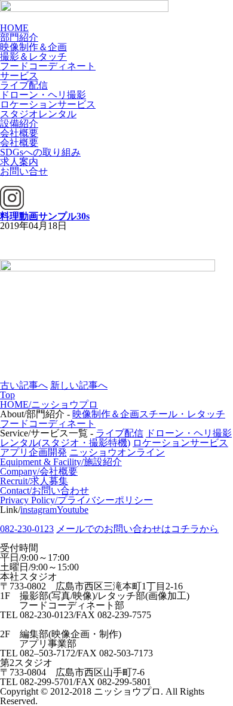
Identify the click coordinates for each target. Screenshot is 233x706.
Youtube (72, 510)
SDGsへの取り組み (40, 152)
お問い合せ (24, 171)
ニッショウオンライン (117, 452)
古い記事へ (24, 385)
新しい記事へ (79, 385)
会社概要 (19, 133)
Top (7, 395)
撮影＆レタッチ (33, 56)
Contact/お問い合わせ (44, 490)
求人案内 (19, 162)
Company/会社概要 (39, 471)
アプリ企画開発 (33, 452)
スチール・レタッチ (182, 414)
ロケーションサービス (48, 104)
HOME (14, 28)
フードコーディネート (48, 66)
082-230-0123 (27, 529)
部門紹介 (19, 37)
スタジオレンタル (38, 114)
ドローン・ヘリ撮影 (43, 95)
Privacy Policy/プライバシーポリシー (76, 500)
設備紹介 (19, 123)
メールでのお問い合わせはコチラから (137, 529)
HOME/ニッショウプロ (49, 404)
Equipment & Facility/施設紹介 (61, 462)
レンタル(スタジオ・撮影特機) (65, 443)
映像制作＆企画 (33, 47)
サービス (19, 76)
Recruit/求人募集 (34, 481)
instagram (38, 510)
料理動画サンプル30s (45, 216)
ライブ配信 (24, 85)
